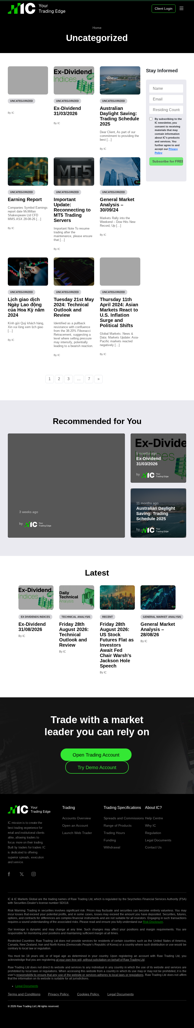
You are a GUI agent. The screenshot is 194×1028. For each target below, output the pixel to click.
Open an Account (75, 825)
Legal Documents (158, 840)
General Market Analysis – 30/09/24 (117, 204)
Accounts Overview (76, 818)
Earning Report (25, 199)
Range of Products (118, 825)
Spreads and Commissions (124, 818)
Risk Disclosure (153, 922)
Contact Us (153, 847)
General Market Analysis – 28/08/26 (158, 629)
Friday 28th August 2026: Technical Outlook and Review (74, 635)
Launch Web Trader (77, 833)
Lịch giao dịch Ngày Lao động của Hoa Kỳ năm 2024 (26, 307)
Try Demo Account (97, 767)
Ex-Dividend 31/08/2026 (32, 627)
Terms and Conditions (24, 994)
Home (97, 28)
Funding (110, 840)
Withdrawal (112, 847)
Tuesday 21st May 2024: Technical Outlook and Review (74, 307)
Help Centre (154, 818)
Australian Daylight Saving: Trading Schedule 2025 (119, 116)
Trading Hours (114, 833)
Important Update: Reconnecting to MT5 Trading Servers (72, 210)
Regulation (153, 833)
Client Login (163, 8)
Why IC (150, 825)
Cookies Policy (88, 994)
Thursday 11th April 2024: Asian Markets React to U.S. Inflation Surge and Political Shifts (119, 312)
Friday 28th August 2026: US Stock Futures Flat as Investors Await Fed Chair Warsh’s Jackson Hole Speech (117, 645)
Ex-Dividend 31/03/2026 (67, 111)
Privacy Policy (59, 994)
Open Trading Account (96, 754)
